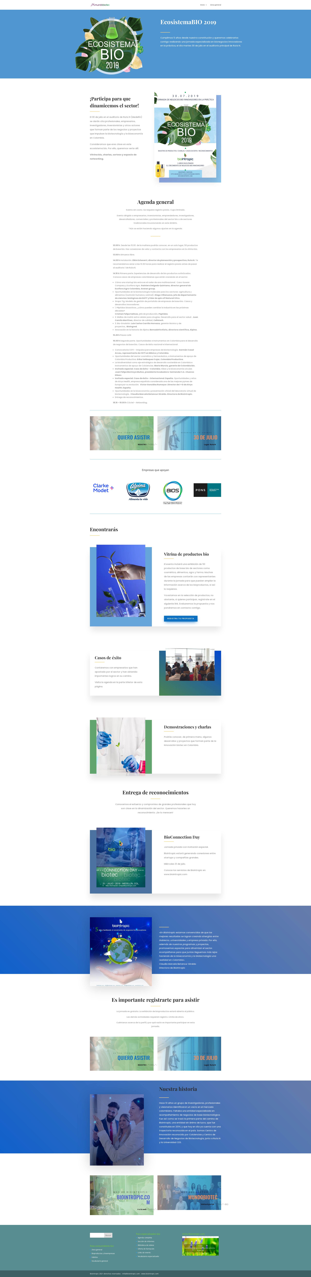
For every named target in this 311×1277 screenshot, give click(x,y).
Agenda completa (145, 1237)
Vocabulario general (100, 1261)
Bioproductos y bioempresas (103, 1253)
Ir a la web (142, 1209)
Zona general (215, 5)
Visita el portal (207, 1204)
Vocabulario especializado (148, 1256)
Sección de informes (146, 1241)
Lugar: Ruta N (210, 444)
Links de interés (144, 1252)
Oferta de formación (146, 1249)
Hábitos (95, 1257)
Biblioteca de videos (146, 1245)
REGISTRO (142, 444)
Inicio (202, 5)
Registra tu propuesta (180, 618)
